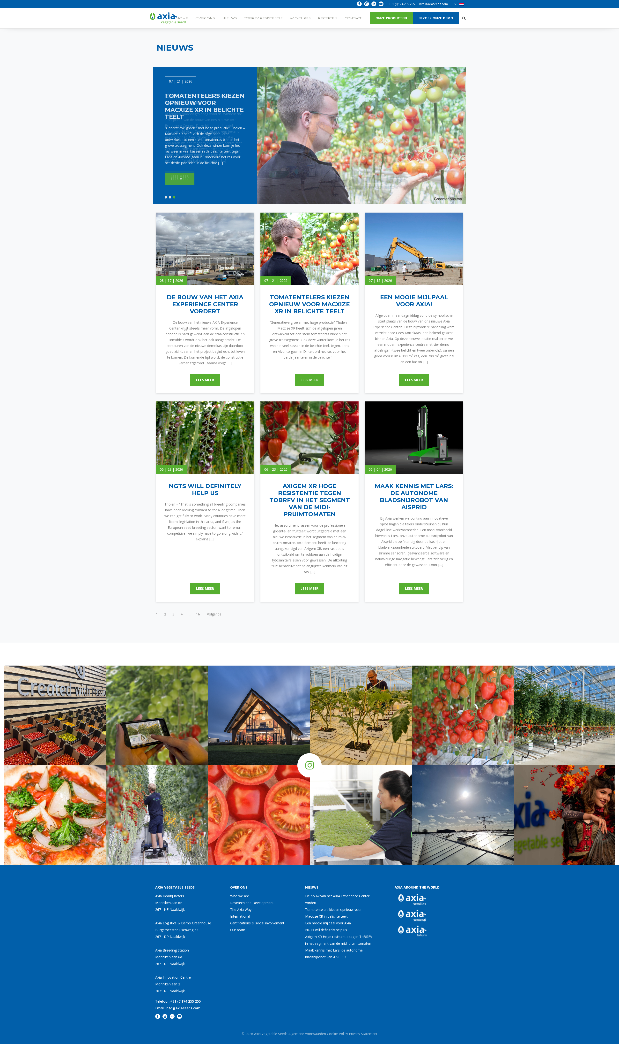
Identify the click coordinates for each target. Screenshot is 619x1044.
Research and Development (252, 902)
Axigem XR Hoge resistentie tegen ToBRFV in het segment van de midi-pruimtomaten (338, 940)
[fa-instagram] (366, 3)
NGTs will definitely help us (326, 930)
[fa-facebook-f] (359, 3)
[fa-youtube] (381, 3)
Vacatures (300, 18)
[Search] (464, 18)
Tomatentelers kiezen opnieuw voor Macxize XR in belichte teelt (333, 913)
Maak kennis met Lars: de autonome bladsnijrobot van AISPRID (334, 953)
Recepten (327, 18)
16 (198, 614)
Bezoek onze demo (436, 18)
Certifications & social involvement (257, 923)
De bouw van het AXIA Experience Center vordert (337, 899)
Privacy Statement (363, 1033)
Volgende (214, 614)
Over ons (205, 18)
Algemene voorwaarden (307, 1033)
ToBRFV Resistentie (263, 18)
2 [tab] (170, 197)
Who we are (239, 896)
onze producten (391, 18)
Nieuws (229, 18)
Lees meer (180, 176)
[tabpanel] (205, 130)
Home (182, 18)
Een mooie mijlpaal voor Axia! (328, 923)
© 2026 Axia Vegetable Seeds (265, 1033)
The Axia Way (240, 909)
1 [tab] (165, 197)
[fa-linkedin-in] (373, 3)
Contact (353, 18)
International (240, 916)
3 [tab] (174, 197)
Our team (237, 930)
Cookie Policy (337, 1033)
